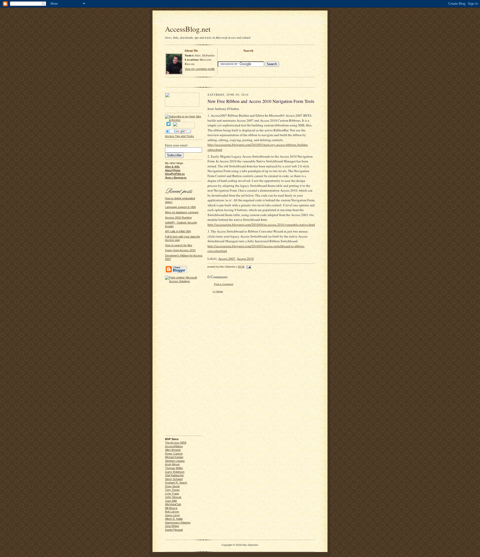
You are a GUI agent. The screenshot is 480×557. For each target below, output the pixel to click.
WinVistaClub (173, 504)
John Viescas (173, 497)
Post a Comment (223, 284)
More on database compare (181, 212)
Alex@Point (172, 170)
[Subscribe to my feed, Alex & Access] (183, 116)
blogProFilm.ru (175, 173)
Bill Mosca (171, 508)
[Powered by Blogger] (176, 272)
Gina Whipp (172, 526)
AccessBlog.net (187, 29)
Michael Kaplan (174, 457)
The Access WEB (175, 442)
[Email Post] (248, 266)
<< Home (217, 291)
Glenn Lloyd (172, 515)
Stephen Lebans (175, 460)
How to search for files (178, 245)
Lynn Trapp (172, 493)
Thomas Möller (174, 468)
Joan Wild (171, 500)
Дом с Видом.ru (175, 177)
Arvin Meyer (172, 464)
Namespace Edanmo (177, 522)
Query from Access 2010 (180, 250)
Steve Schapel (173, 479)
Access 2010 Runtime (178, 217)
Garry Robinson (174, 471)
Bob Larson (172, 511)
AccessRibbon (174, 446)
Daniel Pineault (174, 529)
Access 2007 (226, 258)
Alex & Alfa (172, 166)
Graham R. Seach (176, 482)
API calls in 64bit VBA (178, 231)
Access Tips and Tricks (179, 136)
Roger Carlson (174, 453)
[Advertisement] (240, 17)
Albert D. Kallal (173, 518)
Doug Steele (172, 486)
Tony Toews (172, 489)
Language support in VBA (180, 207)
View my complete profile (200, 68)
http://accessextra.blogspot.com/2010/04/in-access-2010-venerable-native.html (261, 224)
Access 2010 (245, 258)
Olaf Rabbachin (174, 475)
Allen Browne (173, 449)
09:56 (241, 266)
